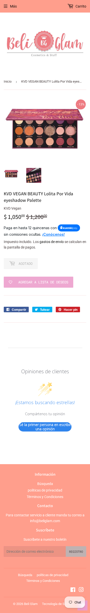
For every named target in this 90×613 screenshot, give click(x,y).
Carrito (80, 6)
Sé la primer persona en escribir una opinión (45, 427)
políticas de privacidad (45, 490)
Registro (76, 551)
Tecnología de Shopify (57, 604)
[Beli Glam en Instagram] (81, 590)
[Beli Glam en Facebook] (73, 590)
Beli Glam (31, 604)
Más (13, 6)
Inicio (8, 81)
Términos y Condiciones (45, 497)
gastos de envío (52, 242)
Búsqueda (45, 484)
